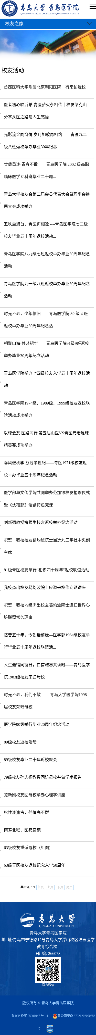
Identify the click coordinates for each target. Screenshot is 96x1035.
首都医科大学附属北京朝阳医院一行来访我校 (45, 87)
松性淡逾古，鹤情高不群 (26, 812)
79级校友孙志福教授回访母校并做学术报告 (43, 777)
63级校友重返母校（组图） (28, 847)
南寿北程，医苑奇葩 (22, 830)
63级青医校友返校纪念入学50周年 (34, 865)
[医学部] (41, 9)
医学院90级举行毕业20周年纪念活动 (36, 724)
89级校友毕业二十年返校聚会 (30, 760)
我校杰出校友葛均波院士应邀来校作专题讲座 (45, 587)
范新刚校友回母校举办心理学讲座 (34, 795)
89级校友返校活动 (20, 742)
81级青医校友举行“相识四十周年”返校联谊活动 (46, 570)
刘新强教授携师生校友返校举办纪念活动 (41, 522)
